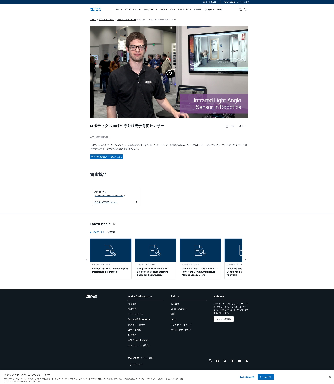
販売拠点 (132, 335)
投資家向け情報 (135, 324)
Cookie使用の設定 (247, 377)
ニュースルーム (135, 314)
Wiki (173, 319)
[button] (230, 126)
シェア (245, 126)
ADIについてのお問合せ (139, 345)
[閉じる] (330, 377)
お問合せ (175, 303)
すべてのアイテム (97, 232)
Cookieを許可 (265, 377)
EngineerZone (177, 309)
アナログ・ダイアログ (181, 324)
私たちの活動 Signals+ (139, 319)
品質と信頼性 (134, 329)
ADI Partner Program (138, 340)
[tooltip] (125, 196)
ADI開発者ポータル (180, 329)
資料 (173, 314)
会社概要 (132, 303)
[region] (167, 377)
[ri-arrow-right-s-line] (245, 260)
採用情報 (132, 309)
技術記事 (111, 232)
